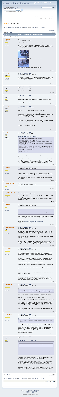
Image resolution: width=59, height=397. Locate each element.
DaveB (7, 73)
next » (54, 30)
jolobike (8, 39)
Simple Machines (34, 391)
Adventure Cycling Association (34, 390)
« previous (51, 30)
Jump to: (45, 381)
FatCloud (8, 96)
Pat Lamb (8, 248)
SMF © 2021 (29, 391)
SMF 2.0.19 (25, 391)
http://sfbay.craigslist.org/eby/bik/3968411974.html (33, 221)
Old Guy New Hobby (11, 192)
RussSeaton (9, 314)
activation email (13, 8)
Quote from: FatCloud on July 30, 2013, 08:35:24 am (27, 318)
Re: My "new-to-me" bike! (25, 73)
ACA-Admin (34, 27)
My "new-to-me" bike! (23, 39)
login (13, 7)
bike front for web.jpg (22, 67)
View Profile (7, 45)
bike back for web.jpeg (23, 58)
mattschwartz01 (10, 183)
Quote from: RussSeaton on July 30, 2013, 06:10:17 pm (27, 340)
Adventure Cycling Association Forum (16, 3)
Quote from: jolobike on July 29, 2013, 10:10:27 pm (27, 136)
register (17, 7)
